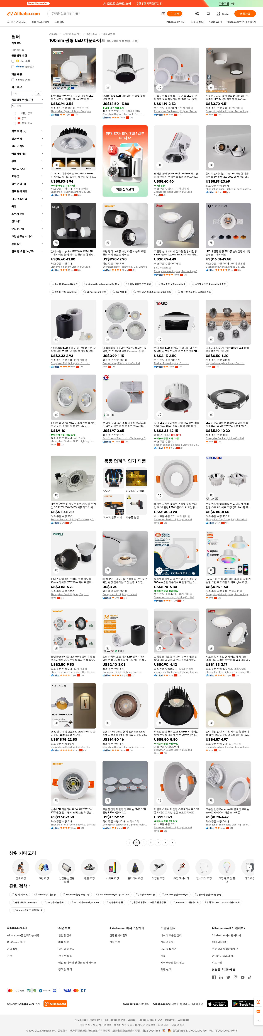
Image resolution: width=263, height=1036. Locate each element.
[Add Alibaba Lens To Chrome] (55, 1003)
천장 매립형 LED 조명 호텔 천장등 (149, 902)
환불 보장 (63, 942)
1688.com (94, 1019)
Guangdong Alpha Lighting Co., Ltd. (225, 266)
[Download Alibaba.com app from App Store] (217, 1003)
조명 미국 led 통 (147, 894)
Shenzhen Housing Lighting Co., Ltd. (71, 191)
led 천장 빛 (121, 292)
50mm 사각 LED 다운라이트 (28, 910)
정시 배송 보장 (66, 948)
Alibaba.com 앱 (162, 1003)
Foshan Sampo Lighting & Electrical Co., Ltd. (176, 444)
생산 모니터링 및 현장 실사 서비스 (77, 962)
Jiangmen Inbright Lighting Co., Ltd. (70, 266)
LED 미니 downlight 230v (86, 902)
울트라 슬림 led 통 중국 (210, 894)
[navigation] (27, 438)
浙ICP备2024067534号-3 (223, 1030)
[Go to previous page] (129, 842)
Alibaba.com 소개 (17, 927)
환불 (163, 955)
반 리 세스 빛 (21, 894)
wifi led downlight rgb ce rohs (114, 894)
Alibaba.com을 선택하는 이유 (23, 935)
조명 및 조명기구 (72, 33)
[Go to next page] (172, 842)
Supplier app (131, 1003)
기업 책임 (12, 948)
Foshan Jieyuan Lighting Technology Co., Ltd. (73, 519)
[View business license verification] (163, 1030)
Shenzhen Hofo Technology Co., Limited (125, 266)
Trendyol (169, 1019)
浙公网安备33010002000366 (190, 1030)
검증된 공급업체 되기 (223, 955)
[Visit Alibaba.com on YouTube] (242, 977)
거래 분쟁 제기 (169, 948)
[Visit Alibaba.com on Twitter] (228, 977)
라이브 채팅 (167, 942)
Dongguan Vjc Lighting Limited (120, 594)
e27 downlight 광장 (96, 292)
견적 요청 (114, 942)
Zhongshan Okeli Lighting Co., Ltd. (70, 594)
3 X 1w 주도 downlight (66, 292)
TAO (159, 1019)
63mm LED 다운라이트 (187, 902)
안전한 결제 (64, 935)
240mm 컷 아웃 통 (47, 894)
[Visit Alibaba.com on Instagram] (235, 977)
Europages (183, 1019)
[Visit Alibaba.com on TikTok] (250, 977)
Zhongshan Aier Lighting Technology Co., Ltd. (176, 271)
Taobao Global (146, 1019)
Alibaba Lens (26, 1003)
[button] (163, 13)
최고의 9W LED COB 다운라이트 (224, 902)
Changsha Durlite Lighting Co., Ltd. (225, 438)
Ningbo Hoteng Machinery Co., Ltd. (225, 363)
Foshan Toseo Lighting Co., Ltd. (171, 363)
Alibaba (53, 33)
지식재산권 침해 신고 (172, 962)
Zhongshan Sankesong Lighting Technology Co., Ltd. (176, 111)
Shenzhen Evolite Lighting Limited (173, 519)
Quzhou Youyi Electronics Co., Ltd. (121, 363)
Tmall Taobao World (114, 1019)
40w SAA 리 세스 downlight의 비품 (154, 292)
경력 (9, 955)
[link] (258, 1002)
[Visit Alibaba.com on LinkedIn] (221, 977)
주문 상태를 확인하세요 (225, 948)
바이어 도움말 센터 (171, 935)
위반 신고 (166, 969)
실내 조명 (92, 33)
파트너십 (217, 962)
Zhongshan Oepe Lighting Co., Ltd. (173, 191)
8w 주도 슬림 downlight (176, 894)
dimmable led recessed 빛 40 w (104, 284)
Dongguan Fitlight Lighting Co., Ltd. (70, 363)
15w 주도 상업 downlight (173, 284)
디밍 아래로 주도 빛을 (140, 284)
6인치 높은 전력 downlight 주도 (210, 284)
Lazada (131, 1019)
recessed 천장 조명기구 (77, 894)
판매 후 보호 (65, 955)
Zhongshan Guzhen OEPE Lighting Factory (73, 441)
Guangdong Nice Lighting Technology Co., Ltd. (228, 111)
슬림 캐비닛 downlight (26, 902)
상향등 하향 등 (116, 902)
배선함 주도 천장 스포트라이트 (196, 292)
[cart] (208, 14)
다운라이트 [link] (109, 33)
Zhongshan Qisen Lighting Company (71, 111)
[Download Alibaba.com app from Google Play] (244, 1003)
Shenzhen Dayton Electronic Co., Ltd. (123, 114)
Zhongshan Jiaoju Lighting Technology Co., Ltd (228, 188)
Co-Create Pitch (16, 942)
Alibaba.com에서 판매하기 (226, 935)
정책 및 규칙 (65, 969)
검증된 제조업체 (118, 935)
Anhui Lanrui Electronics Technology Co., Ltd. (125, 438)
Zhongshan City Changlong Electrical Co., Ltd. (228, 519)
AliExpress (80, 1019)
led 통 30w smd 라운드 (66, 284)
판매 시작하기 (219, 942)
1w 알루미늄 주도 (55, 902)
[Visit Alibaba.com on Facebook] (214, 977)
